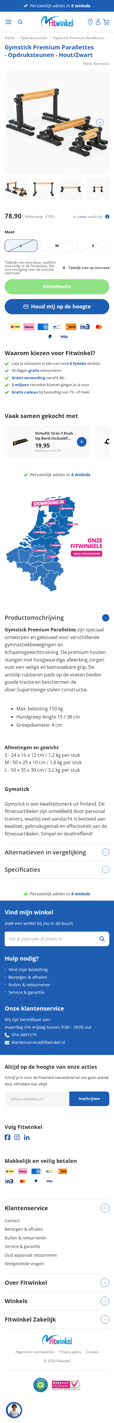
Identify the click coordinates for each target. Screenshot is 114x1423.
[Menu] (8, 22)
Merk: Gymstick (96, 63)
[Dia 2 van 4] (43, 189)
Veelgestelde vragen (24, 1263)
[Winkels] (90, 22)
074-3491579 (24, 1034)
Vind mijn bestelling (28, 969)
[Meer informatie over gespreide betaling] (107, 217)
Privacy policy (70, 1351)
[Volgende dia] (99, 122)
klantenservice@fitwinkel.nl (38, 1042)
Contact (12, 1220)
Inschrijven (89, 1098)
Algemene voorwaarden (35, 1351)
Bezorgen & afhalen (27, 977)
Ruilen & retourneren (29, 984)
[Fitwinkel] (57, 1340)
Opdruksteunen (33, 38)
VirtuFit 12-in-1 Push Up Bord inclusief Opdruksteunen (54, 436)
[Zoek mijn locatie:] (83, 22)
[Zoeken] (20, 21)
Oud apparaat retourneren (31, 1255)
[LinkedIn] (27, 1137)
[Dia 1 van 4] (16, 189)
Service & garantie (26, 992)
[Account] (98, 22)
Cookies (92, 1351)
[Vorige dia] (14, 122)
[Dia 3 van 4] (70, 189)
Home (10, 38)
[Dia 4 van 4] (98, 189)
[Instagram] (17, 1137)
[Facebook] (7, 1137)
